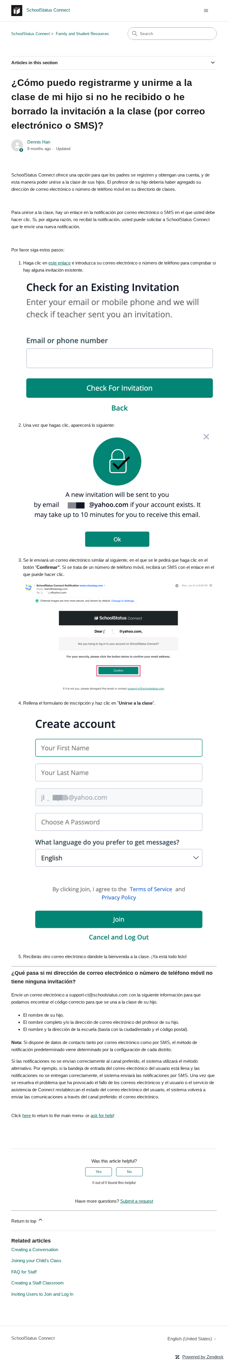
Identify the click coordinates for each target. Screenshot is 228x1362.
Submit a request (136, 1201)
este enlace (59, 262)
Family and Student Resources (82, 34)
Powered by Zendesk (203, 1356)
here (26, 1115)
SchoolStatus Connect (30, 34)
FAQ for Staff (24, 1271)
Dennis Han (38, 141)
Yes (99, 1172)
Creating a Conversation (34, 1249)
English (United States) (190, 1338)
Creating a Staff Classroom (37, 1282)
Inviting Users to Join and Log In (42, 1294)
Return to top (24, 1221)
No (129, 1172)
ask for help (102, 1115)
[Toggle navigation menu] (206, 10)
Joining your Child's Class (36, 1260)
